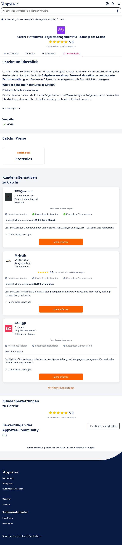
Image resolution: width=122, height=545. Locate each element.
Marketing (11, 19)
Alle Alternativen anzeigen (61, 387)
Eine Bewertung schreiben (103, 425)
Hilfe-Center (7, 523)
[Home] (2, 19)
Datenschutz (8, 478)
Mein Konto (7, 518)
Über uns (6, 498)
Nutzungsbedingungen (12, 488)
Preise (32, 53)
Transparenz (7, 483)
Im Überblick (12, 53)
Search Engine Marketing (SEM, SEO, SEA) (38, 19)
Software (6, 504)
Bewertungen (73, 53)
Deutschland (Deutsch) (26, 536)
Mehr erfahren (61, 241)
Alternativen (50, 53)
